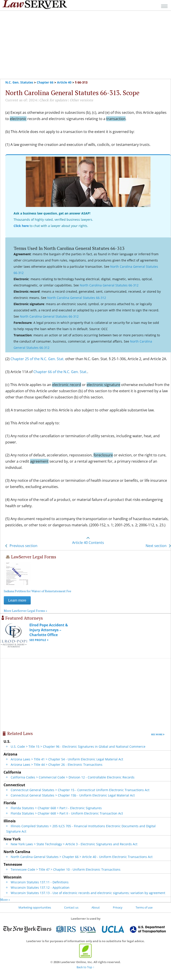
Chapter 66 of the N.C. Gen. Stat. (60, 371)
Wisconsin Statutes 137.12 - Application (40, 887)
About (96, 907)
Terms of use (144, 907)
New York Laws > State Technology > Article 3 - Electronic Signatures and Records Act (74, 844)
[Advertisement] (85, 45)
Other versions (81, 100)
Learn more (17, 600)
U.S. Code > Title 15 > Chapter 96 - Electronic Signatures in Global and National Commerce (78, 746)
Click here (21, 226)
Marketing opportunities (34, 907)
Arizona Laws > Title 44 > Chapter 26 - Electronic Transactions (56, 764)
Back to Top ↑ (85, 967)
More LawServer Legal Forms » (25, 611)
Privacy (117, 907)
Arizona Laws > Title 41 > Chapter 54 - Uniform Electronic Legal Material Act (67, 759)
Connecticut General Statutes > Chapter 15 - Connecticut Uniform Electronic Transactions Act (80, 790)
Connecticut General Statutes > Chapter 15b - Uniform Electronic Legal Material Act (73, 795)
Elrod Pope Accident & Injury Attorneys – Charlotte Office (48, 630)
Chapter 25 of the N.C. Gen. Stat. (37, 358)
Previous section (23, 545)
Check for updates (53, 100)
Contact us (71, 907)
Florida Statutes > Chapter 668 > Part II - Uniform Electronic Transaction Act (67, 813)
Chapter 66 (45, 82)
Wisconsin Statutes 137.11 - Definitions (40, 882)
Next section (156, 545)
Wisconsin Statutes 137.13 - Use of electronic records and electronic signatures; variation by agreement (88, 893)
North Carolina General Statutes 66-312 (109, 285)
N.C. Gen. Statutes (19, 82)
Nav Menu (164, 6)
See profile (37, 640)
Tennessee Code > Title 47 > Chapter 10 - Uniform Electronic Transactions (65, 869)
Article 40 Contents (88, 542)
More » (5, 899)
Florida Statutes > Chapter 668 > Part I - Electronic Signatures (56, 808)
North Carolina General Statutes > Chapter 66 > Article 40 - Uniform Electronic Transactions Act (82, 857)
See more (157, 734)
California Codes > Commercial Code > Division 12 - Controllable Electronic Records (72, 777)
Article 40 (64, 82)
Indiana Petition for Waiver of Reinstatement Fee (37, 591)
